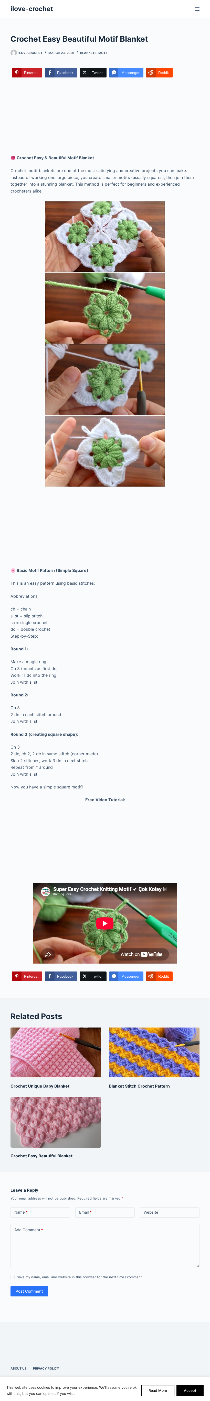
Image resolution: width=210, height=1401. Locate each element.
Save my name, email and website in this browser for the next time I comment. (80, 1277)
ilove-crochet (31, 9)
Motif (103, 53)
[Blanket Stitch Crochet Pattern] (154, 1052)
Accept (190, 1390)
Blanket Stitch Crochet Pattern (139, 1086)
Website (151, 1212)
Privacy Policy (46, 1368)
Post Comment (29, 1291)
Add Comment (28, 1229)
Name (21, 1212)
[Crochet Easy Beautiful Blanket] (55, 1122)
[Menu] (197, 9)
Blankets (88, 53)
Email (85, 1212)
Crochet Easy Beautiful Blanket (41, 1155)
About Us (18, 1368)
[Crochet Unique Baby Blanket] (55, 1052)
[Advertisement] (105, 116)
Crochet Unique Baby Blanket (39, 1086)
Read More (158, 1390)
